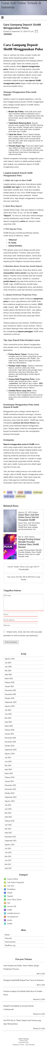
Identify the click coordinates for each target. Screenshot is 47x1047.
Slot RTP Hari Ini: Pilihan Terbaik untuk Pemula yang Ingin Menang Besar (22, 1022)
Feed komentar (10, 942)
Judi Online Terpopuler (15, 882)
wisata (9, 920)
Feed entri (8, 938)
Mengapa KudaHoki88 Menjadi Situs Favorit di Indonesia (23, 980)
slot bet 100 (11, 906)
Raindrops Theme (18, 1044)
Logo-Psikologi (29, 1044)
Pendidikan (11, 889)
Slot (8, 903)
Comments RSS (23, 1042)
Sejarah (10, 896)
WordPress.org (10, 945)
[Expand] (2, 17)
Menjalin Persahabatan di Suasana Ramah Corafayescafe (18, 1007)
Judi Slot (10, 886)
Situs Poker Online (14, 899)
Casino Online (12, 879)
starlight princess (13, 913)
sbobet (9, 893)
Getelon (35, 512)
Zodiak (9, 923)
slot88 (13, 64)
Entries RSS (23, 1040)
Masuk (7, 935)
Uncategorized (12, 917)
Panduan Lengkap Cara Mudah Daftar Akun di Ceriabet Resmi (22, 993)
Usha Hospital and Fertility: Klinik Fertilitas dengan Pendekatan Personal (21, 967)
